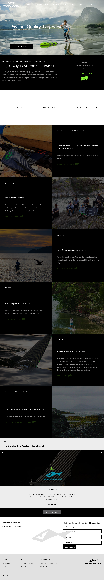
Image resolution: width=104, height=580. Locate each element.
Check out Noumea (66, 164)
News (23, 566)
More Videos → (52, 512)
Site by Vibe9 (63, 575)
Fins (4, 566)
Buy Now (17, 108)
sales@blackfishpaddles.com (12, 526)
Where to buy (52, 108)
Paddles (6, 563)
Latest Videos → (22, 47)
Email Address (70, 531)
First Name (68, 537)
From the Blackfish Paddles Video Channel (23, 445)
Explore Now (84, 73)
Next (101, 27)
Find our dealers (13, 319)
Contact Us (62, 376)
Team (23, 560)
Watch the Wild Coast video (18, 422)
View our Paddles (65, 268)
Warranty (45, 560)
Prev (2, 27)
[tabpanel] (52, 476)
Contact (44, 566)
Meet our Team (12, 216)
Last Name (68, 543)
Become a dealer (86, 108)
